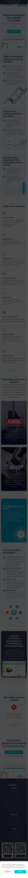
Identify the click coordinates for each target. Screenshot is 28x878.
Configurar (8, 871)
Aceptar (20, 871)
